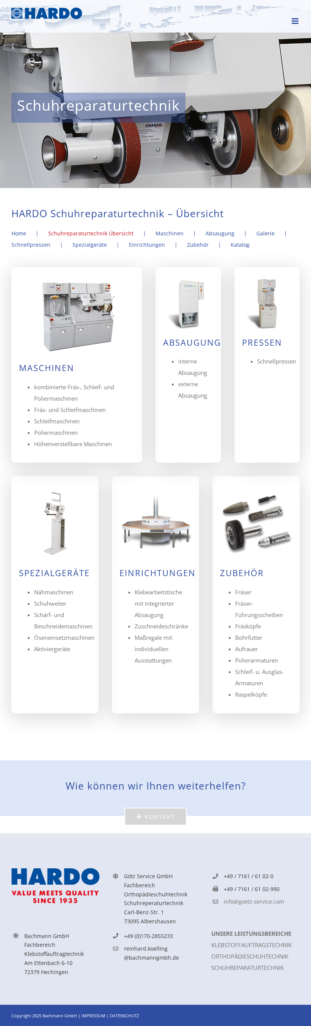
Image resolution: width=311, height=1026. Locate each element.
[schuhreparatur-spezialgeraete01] (55, 490)
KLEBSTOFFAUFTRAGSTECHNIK (251, 945)
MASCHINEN (46, 367)
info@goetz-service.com (254, 901)
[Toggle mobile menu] (296, 21)
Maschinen (170, 233)
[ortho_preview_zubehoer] (256, 490)
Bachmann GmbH (59, 1015)
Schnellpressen (30, 244)
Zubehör (198, 244)
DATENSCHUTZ (124, 1015)
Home (18, 233)
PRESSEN (262, 342)
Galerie (265, 233)
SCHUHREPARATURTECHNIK (247, 967)
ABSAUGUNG (192, 342)
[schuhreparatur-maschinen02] (77, 281)
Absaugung (220, 233)
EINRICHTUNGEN (157, 572)
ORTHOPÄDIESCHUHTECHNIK (249, 956)
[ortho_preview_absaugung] (188, 281)
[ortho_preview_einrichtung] (155, 490)
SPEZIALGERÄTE (54, 572)
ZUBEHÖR (242, 572)
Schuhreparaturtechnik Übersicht (91, 233)
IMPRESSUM (94, 1015)
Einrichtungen (147, 244)
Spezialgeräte (89, 244)
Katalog (240, 244)
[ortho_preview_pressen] (267, 281)
